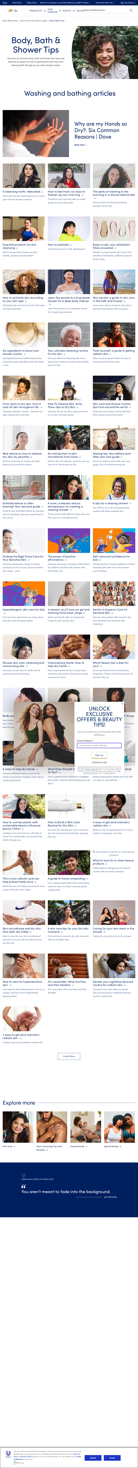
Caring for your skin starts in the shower (112, 936)
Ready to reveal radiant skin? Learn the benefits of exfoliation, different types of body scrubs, (112, 255)
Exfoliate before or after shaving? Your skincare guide (21, 505)
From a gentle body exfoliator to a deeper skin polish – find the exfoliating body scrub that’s (69, 780)
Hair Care (7, 1146)
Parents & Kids (77, 1146)
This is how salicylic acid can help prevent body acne (21, 880)
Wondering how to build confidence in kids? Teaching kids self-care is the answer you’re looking (114, 567)
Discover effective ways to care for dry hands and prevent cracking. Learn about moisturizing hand (23, 777)
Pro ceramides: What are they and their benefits (67, 983)
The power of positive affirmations (61, 558)
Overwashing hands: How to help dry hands (66, 664)
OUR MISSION (52, 10)
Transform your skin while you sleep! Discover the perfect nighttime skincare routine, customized (112, 992)
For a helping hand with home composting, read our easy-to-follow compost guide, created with (69, 886)
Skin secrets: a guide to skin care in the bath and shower (114, 299)
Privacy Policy (26, 1457)
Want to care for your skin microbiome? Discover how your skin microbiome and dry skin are (22, 939)
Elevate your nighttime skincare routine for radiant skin (113, 983)
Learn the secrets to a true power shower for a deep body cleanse (69, 299)
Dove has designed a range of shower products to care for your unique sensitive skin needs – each (23, 567)
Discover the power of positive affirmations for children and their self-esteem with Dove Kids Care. (69, 567)
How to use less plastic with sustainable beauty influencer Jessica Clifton (22, 825)
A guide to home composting (66, 878)
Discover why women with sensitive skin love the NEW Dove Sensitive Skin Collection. (112, 620)
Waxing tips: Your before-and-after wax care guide (112, 455)
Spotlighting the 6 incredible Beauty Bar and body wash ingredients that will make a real (23, 361)
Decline (93, 1458)
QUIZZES (81, 11)
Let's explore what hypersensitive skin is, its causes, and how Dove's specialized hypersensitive (24, 992)
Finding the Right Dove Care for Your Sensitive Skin (23, 558)
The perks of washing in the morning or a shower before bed (114, 193)
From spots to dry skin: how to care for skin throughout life (22, 405)
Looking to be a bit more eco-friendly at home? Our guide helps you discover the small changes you (22, 836)
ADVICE (67, 11)
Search (131, 10)
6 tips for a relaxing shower (110, 503)
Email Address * (85, 741)
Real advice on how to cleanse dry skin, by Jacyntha (22, 455)
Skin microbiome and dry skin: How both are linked (22, 930)
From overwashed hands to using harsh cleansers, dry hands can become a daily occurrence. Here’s (68, 674)
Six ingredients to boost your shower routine (21, 352)
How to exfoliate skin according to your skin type (23, 299)
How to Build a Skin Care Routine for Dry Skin (64, 824)
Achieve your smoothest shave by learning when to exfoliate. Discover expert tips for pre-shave (23, 514)
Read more (80, 145)
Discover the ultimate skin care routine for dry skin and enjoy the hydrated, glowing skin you (68, 833)
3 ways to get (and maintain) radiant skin (21, 1036)
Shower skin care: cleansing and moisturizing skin (23, 664)
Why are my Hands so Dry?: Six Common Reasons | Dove (100, 130)
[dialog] (69, 734)
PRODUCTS (36, 11)
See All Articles (111, 1146)
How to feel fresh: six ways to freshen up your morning (66, 193)
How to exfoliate (58, 244)
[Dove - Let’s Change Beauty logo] (12, 10)
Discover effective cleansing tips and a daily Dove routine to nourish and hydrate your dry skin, (68, 361)
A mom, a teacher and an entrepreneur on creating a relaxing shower (65, 506)
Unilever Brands (91, 769)
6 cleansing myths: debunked (21, 191)
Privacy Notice (109, 773)
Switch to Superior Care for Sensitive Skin (110, 611)
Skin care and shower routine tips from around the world (111, 405)
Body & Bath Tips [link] (56, 21)
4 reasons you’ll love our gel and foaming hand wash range (68, 611)
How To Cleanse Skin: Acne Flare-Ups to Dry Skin (65, 405)
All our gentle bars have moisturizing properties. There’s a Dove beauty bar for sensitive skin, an (113, 674)
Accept (112, 1458)
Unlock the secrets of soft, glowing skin (66, 249)
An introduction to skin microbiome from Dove (63, 455)
